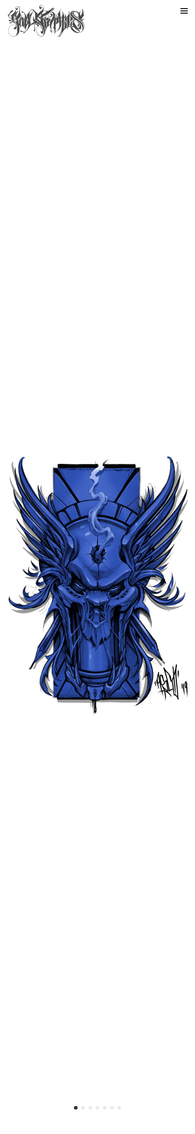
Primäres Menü (184, 11)
